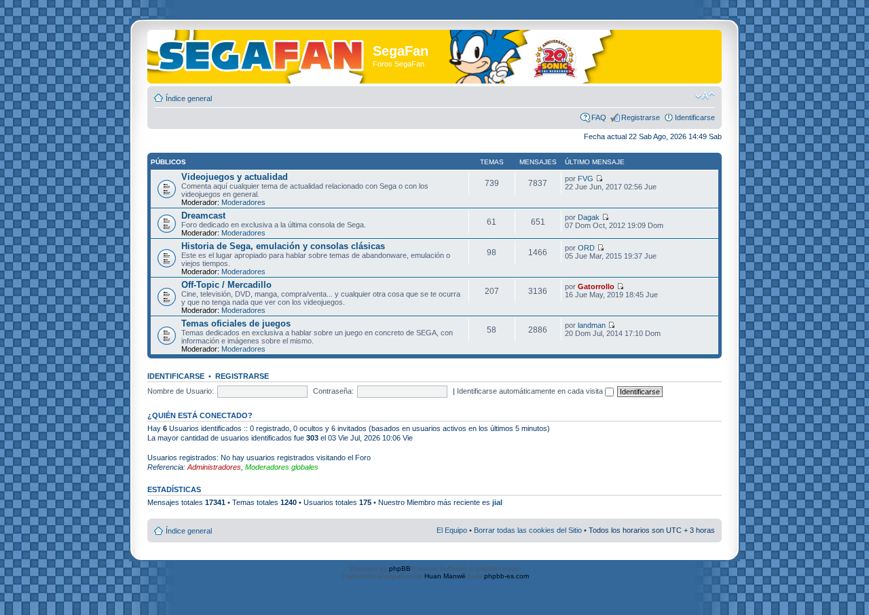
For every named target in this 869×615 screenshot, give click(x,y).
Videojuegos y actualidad (234, 177)
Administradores (214, 467)
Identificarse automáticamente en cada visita (531, 391)
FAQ (598, 117)
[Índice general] (262, 53)
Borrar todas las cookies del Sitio (528, 530)
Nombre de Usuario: (180, 391)
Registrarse (640, 117)
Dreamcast (203, 215)
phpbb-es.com (506, 576)
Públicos (168, 162)
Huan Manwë (445, 576)
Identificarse (695, 117)
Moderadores (243, 202)
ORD (586, 248)
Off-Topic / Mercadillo (226, 285)
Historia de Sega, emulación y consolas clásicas (283, 246)
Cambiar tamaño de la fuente (705, 96)
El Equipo (452, 530)
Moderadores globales (281, 467)
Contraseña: (333, 391)
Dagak (588, 217)
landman (592, 325)
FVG (585, 178)
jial (497, 502)
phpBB (400, 568)
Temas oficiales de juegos (236, 323)
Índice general (189, 98)
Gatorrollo (596, 286)
